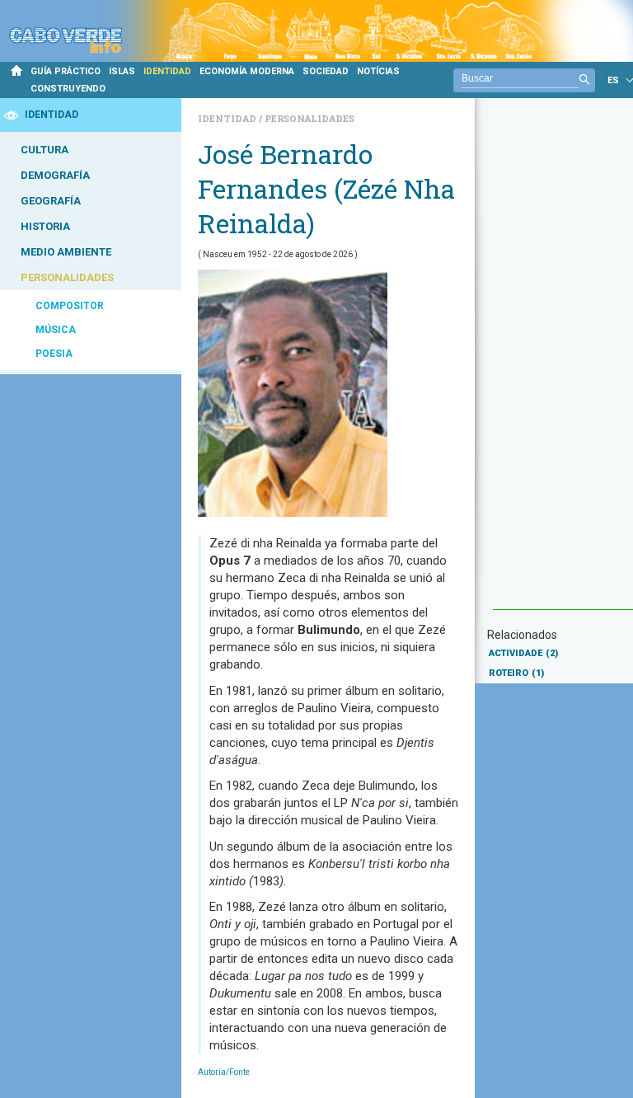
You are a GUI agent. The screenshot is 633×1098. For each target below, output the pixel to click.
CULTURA (44, 149)
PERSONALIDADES (67, 277)
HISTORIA (45, 226)
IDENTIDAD (167, 71)
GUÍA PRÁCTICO (65, 71)
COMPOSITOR (69, 306)
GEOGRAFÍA (51, 201)
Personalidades (309, 118)
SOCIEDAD (325, 71)
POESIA (54, 353)
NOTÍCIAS (378, 71)
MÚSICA (55, 330)
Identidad (228, 118)
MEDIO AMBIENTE (66, 252)
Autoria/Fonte (224, 1072)
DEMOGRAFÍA (55, 175)
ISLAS (122, 71)
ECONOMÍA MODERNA (246, 71)
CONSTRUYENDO (68, 88)
